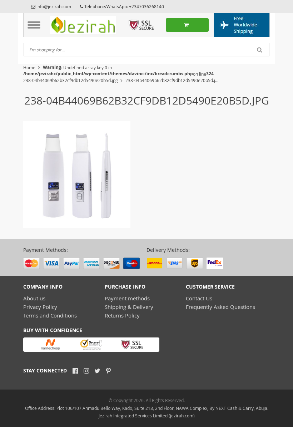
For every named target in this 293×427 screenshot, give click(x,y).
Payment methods (127, 298)
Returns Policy (122, 315)
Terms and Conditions (50, 315)
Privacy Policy (40, 306)
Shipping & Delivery (129, 306)
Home (29, 67)
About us (34, 298)
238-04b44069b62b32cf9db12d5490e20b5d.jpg (70, 80)
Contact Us (199, 298)
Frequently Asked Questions (220, 306)
